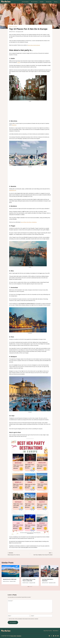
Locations (15, 26)
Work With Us (55, 630)
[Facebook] (49, 636)
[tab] (29, 586)
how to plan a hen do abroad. (34, 45)
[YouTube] (58, 636)
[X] (51, 636)
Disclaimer (19, 635)
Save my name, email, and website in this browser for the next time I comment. (23, 618)
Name (9, 615)
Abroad (10, 26)
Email (32, 615)
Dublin (18, 62)
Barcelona (14, 124)
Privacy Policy (13, 635)
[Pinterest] (56, 636)
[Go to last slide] (3, 575)
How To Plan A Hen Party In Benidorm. (29, 222)
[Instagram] (54, 636)
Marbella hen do (12, 190)
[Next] (57, 575)
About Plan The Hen (48, 630)
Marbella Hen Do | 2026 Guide (9, 579)
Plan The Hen (12, 31)
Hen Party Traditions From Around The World (43, 553)
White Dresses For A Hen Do (14, 553)
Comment (10, 600)
